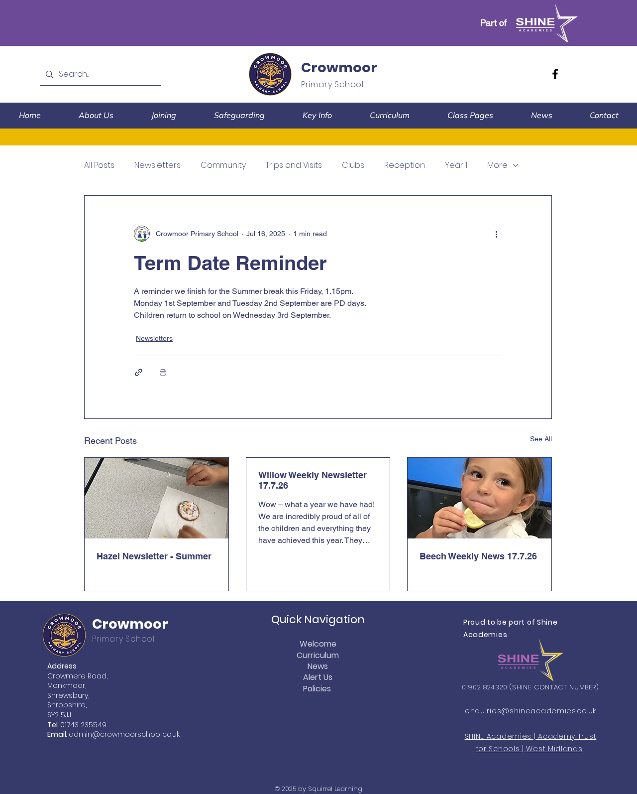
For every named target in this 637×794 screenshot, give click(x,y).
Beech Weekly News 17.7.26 (478, 556)
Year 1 (456, 165)
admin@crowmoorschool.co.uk (124, 734)
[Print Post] (163, 372)
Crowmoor (339, 67)
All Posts (99, 165)
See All (541, 439)
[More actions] (496, 234)
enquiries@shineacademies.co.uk (530, 711)
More (497, 165)
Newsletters (157, 165)
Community (223, 165)
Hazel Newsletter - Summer (154, 556)
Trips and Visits (294, 165)
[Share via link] (138, 372)
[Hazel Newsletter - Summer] (156, 498)
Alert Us (317, 677)
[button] (96, 115)
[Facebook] (555, 74)
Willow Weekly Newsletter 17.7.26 (312, 480)
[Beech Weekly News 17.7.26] (479, 498)
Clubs (353, 165)
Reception (404, 165)
